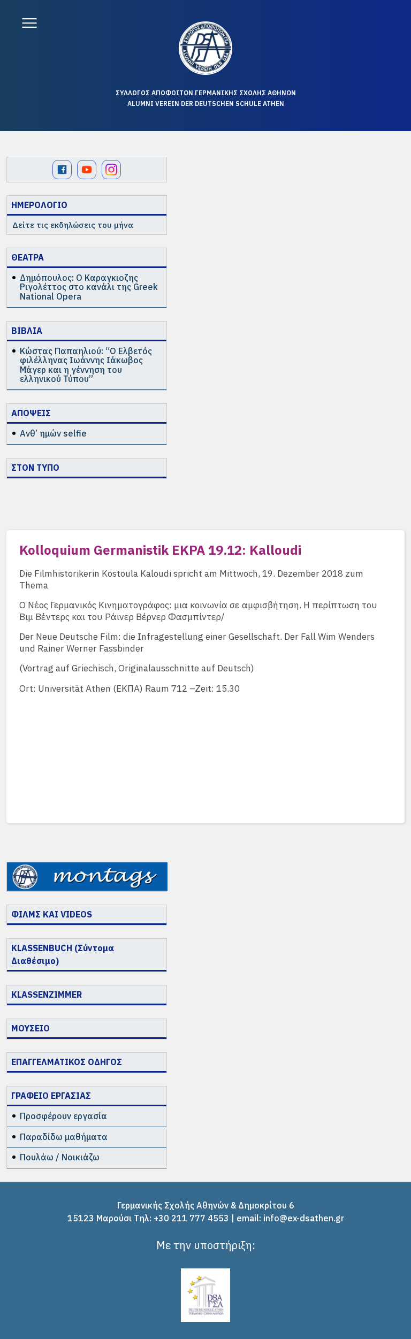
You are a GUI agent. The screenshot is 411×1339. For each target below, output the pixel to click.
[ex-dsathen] (205, 48)
